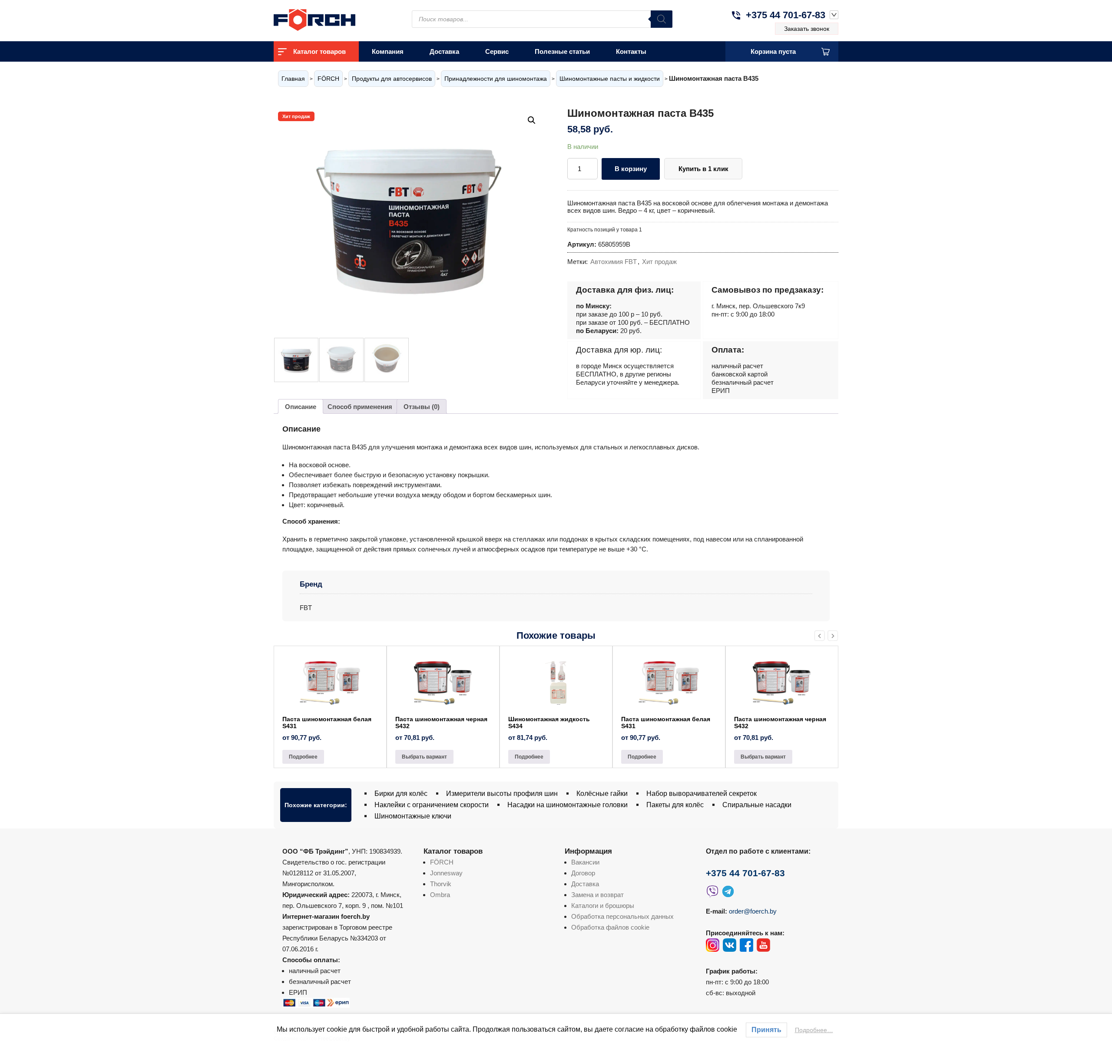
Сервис (497, 51)
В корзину (631, 168)
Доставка (444, 51)
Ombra (440, 894)
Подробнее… (814, 1029)
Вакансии (585, 862)
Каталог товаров (319, 51)
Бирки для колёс (400, 793)
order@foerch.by (753, 911)
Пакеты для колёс (675, 804)
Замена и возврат (597, 894)
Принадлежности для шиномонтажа (495, 78)
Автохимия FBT (613, 261)
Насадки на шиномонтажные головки (567, 804)
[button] (531, 120)
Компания (388, 51)
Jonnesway (446, 873)
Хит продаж (659, 261)
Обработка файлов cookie (610, 927)
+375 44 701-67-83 (785, 15)
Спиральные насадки (756, 804)
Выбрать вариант (424, 757)
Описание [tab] (300, 406)
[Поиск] (661, 19)
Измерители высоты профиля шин (502, 793)
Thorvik (440, 884)
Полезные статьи (562, 51)
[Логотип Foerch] (330, 19)
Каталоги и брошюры (602, 905)
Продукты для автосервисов (392, 78)
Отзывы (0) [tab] (422, 406)
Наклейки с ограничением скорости (431, 804)
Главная (293, 78)
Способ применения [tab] (360, 406)
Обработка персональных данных (622, 916)
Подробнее (303, 757)
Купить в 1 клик (703, 168)
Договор (583, 873)
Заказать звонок (806, 28)
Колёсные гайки (602, 793)
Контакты (631, 51)
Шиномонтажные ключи (412, 816)
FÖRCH (328, 78)
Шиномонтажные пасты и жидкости (609, 78)
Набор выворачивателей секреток (701, 793)
